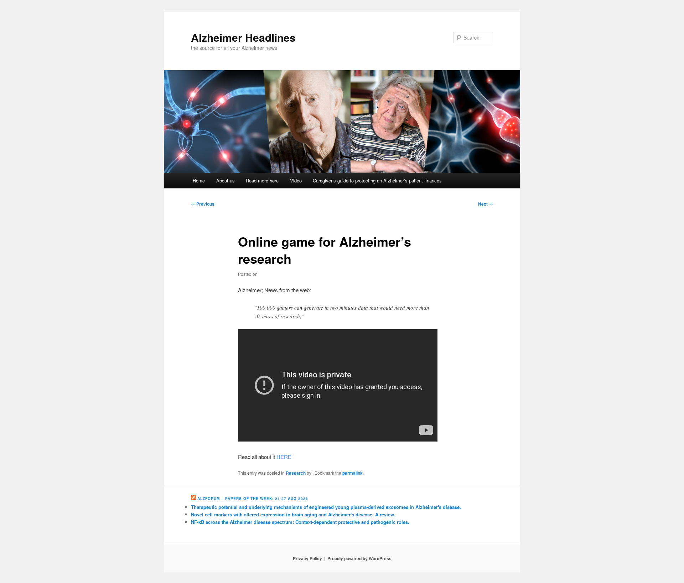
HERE (283, 456)
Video (296, 180)
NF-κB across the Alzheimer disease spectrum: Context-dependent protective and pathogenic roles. (300, 521)
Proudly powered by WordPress (359, 558)
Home (199, 180)
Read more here (262, 180)
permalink (352, 473)
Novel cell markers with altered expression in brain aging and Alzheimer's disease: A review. (293, 514)
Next (485, 204)
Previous (202, 204)
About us (225, 180)
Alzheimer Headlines (243, 37)
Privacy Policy (307, 558)
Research (296, 473)
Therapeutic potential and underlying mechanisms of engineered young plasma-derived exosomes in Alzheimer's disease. (326, 507)
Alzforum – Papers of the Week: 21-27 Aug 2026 (252, 498)
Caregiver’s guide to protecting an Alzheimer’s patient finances (377, 180)
